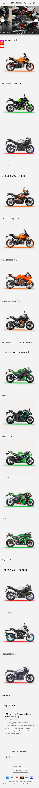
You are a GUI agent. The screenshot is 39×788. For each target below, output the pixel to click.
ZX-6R (4, 478)
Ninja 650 (5, 395)
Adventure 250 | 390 (9, 219)
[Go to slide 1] (17, 33)
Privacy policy (21, 784)
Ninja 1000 (6, 436)
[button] (4, 3)
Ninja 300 (5, 560)
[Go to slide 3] (21, 33)
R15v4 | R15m (7, 166)
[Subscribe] (32, 757)
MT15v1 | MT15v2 (9, 654)
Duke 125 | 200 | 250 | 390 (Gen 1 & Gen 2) (18, 342)
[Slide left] (15, 743)
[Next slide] (36, 20)
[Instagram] (2, 42)
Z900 (3, 125)
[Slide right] (24, 743)
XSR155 (5, 695)
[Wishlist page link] (25, 3)
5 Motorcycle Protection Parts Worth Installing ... (17, 715)
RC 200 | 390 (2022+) (10, 301)
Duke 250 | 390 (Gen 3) (10, 83)
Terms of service (31, 784)
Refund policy (12, 784)
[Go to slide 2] (19, 33)
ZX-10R (5, 519)
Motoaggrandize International (18, 781)
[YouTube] (2, 46)
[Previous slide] (3, 20)
